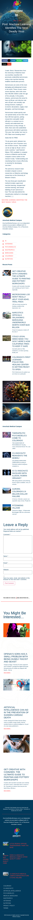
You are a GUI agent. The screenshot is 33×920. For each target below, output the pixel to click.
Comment (6, 534)
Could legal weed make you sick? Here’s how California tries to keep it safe (21, 341)
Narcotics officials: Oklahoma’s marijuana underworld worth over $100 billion (21, 320)
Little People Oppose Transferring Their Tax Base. (19, 845)
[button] (16, 15)
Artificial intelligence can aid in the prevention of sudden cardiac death (16, 712)
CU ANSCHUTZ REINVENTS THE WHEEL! (19, 455)
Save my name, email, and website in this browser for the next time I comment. (16, 578)
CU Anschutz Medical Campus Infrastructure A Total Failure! (19, 875)
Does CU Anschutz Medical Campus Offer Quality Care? (18, 857)
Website (6, 569)
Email (5, 563)
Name (5, 556)
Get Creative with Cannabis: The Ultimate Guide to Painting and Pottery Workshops (16, 774)
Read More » (7, 672)
